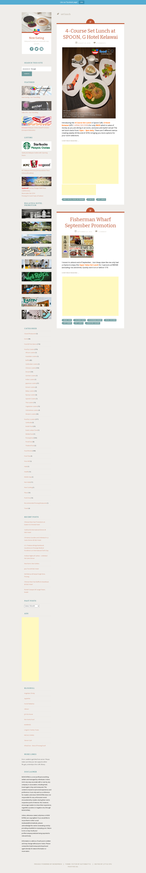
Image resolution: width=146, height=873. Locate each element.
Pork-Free (27, 498)
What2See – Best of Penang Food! (35, 746)
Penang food (30, 438)
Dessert (28, 372)
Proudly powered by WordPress (48, 864)
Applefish (27, 698)
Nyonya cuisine (30, 395)
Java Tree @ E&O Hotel (31, 569)
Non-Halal (27, 482)
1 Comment (102, 232)
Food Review (28, 451)
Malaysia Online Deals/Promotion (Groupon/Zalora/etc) (35, 129)
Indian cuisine (30, 379)
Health (26, 472)
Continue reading (70, 141)
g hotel (91, 199)
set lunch (101, 199)
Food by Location (29, 419)
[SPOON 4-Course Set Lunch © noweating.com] (90, 83)
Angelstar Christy (29, 693)
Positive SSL (73, 867)
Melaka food (29, 434)
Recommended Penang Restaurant (35, 503)
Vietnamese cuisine (32, 410)
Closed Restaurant (30, 334)
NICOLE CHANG (29, 735)
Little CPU (107, 864)
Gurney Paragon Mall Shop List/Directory (34, 189)
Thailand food (30, 445)
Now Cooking (28, 487)
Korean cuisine (30, 387)
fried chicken (111, 320)
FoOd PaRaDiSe (29, 704)
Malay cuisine (30, 391)
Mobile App (28, 477)
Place (26, 493)
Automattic (85, 864)
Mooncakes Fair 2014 (28, 193)
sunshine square (93, 323)
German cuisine (31, 376)
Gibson (26, 709)
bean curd (67, 320)
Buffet (27, 360)
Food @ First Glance (30, 344)
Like (81, 2)
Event (26, 339)
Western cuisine (31, 414)
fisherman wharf (95, 320)
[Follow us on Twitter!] (36, 48)
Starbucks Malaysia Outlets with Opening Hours (34, 154)
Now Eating (36, 38)
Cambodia (29, 422)
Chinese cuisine (31, 368)
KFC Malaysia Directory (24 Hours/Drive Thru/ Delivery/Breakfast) (36, 171)
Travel (26, 508)
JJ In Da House (28, 714)
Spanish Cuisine (31, 399)
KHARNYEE (27, 725)
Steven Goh (28, 740)
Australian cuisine (31, 356)
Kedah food (29, 426)
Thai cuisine (29, 402)
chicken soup (80, 320)
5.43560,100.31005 (81, 125)
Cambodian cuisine (32, 364)
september (67, 323)
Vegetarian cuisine (31, 406)
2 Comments (101, 43)
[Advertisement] (30, 649)
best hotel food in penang (74, 199)
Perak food (29, 442)
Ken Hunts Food (29, 719)
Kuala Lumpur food (32, 430)
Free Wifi (27, 461)
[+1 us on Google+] (41, 48)
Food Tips (27, 456)
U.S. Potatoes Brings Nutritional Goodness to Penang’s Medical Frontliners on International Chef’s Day (36, 547)
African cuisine (30, 352)
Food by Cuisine (29, 349)
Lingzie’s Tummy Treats (31, 730)
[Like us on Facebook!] (32, 48)
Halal (25, 466)
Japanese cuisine (31, 383)
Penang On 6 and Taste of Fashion (32, 196)
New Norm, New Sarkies (31, 563)
